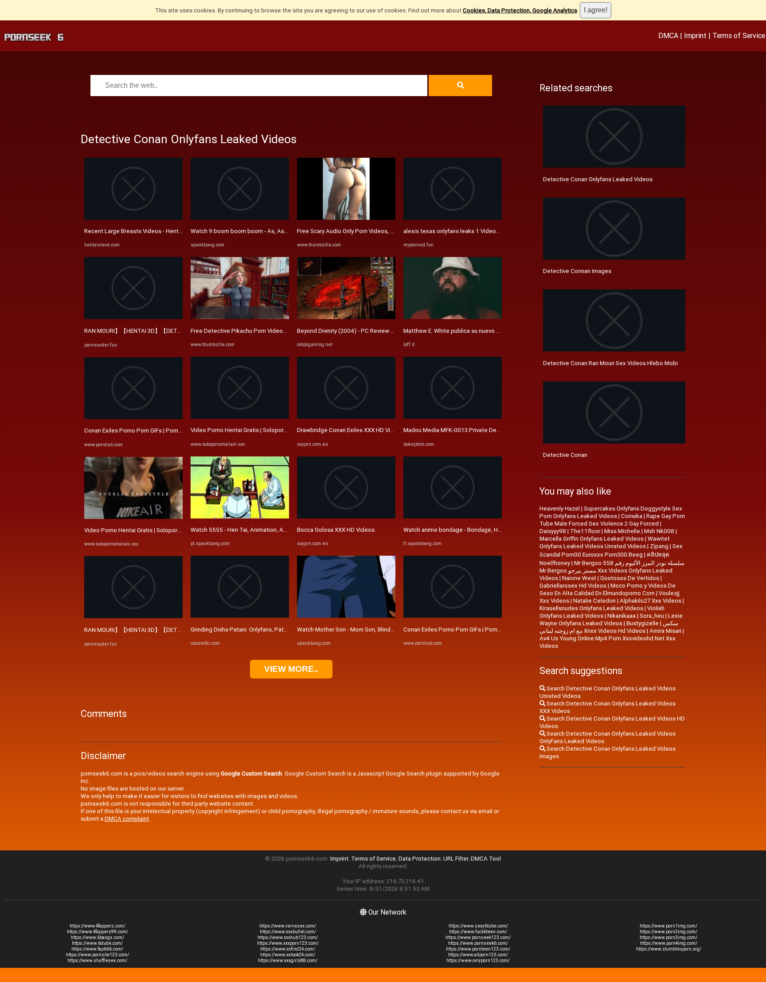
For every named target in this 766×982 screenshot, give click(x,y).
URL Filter (455, 858)
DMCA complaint (127, 818)
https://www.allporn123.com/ (478, 955)
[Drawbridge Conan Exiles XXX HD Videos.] (346, 417)
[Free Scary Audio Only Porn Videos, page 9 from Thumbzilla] (346, 218)
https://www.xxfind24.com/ (287, 949)
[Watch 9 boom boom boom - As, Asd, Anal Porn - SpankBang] (240, 218)
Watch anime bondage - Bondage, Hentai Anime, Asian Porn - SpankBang (498, 530)
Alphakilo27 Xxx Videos (650, 600)
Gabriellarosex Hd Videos (572, 585)
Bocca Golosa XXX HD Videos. (336, 530)
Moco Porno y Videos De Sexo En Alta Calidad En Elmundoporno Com (607, 589)
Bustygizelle (642, 623)
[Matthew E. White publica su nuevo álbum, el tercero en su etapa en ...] (452, 317)
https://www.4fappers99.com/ (97, 932)
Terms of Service (738, 35)
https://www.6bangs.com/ (97, 937)
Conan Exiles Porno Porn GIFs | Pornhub (136, 430)
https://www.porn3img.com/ (668, 937)
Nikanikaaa (621, 616)
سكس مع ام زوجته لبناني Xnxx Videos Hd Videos (608, 627)
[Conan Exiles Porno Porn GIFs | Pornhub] (133, 417)
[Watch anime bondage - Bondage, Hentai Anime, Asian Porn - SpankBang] (452, 516)
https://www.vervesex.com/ (287, 926)
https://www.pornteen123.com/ (478, 949)
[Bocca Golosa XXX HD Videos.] (346, 516)
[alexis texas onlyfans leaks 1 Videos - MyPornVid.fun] (452, 218)
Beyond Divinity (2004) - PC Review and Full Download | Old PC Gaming (389, 331)
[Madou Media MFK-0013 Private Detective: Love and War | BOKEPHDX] (452, 417)
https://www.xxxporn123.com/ (288, 943)
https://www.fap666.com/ (97, 949)
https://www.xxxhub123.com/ (288, 937)
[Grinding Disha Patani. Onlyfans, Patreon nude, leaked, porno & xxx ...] (240, 616)
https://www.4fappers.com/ (97, 926)
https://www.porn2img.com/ (668, 932)
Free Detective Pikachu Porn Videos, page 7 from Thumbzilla (271, 331)
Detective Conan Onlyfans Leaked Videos (598, 179)
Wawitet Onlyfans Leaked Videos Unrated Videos (604, 542)
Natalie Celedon (594, 600)
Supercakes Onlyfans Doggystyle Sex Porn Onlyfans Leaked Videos (610, 512)
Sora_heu (652, 616)
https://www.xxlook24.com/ (287, 955)
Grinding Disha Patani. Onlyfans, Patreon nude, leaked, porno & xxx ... (281, 629)
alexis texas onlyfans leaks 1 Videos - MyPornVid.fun (472, 231)
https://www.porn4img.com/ (668, 943)
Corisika (631, 516)
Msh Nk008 (659, 531)
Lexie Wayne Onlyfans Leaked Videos (611, 619)
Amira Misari (665, 631)
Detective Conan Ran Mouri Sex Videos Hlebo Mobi (610, 363)
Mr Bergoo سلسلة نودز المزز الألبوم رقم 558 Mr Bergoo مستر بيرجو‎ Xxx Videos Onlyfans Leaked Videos (611, 570)
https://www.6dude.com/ (97, 943)
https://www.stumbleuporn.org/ (668, 949)
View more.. (291, 669)
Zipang (659, 546)
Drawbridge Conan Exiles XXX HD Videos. (351, 430)
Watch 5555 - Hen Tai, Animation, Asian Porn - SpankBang (266, 530)
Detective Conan (565, 455)
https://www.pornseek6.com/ (478, 943)
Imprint (695, 35)
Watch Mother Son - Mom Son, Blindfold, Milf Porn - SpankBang (379, 629)
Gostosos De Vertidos (629, 578)
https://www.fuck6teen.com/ (478, 932)
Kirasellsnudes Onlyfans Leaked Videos (591, 608)
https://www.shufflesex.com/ (97, 960)
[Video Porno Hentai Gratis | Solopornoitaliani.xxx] (133, 517)
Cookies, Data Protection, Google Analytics (520, 10)
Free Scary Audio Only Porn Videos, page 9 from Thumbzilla (375, 231)
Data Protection (420, 858)
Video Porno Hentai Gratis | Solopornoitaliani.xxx (147, 530)
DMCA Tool (486, 858)
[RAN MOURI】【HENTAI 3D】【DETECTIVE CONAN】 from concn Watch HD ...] (133, 317)
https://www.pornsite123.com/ (97, 955)
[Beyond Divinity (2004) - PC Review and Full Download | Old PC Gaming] (346, 317)
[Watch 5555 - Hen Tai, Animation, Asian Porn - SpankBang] (240, 516)
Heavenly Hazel (559, 508)
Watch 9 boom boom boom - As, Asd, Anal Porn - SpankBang (270, 231)
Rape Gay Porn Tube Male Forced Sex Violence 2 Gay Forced (612, 519)
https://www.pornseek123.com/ (478, 937)
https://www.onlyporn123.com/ (478, 960)
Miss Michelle (622, 531)
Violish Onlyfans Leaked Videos (601, 612)
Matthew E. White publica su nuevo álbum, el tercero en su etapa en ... (494, 331)
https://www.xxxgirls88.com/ (287, 960)
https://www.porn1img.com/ (668, 926)
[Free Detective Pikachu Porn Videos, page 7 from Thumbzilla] (240, 317)
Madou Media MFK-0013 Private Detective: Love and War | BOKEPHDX (495, 430)
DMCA (668, 35)
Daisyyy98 (552, 531)
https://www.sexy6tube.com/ (478, 926)
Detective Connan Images (577, 271)
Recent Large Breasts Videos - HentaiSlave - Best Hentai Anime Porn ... (177, 231)
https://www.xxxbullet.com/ (288, 932)
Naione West (579, 578)
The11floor (585, 531)
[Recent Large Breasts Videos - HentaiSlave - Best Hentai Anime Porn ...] (133, 218)
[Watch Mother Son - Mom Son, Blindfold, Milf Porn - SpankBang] (346, 616)
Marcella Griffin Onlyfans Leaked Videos (591, 538)
